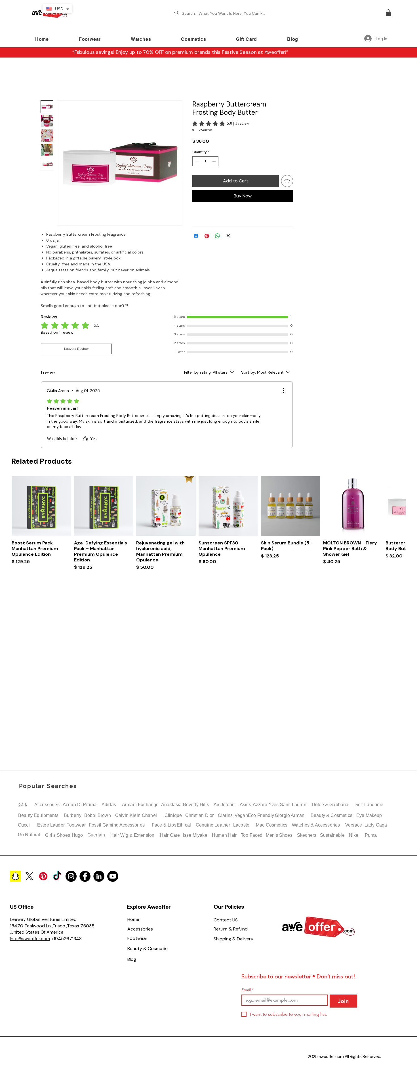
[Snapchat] (15, 876)
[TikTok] (57, 876)
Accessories (47, 804)
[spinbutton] (205, 155)
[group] (208, 398)
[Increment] (214, 155)
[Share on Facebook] (196, 230)
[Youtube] (112, 876)
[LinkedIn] (98, 876)
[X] (29, 876)
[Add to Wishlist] (287, 175)
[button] (388, 12)
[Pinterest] (43, 876)
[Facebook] (84, 876)
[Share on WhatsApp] (217, 230)
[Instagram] (71, 876)
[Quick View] (41, 373)
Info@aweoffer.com (30, 939)
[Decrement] (196, 155)
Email (247, 989)
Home (46, 80)
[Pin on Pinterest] (206, 230)
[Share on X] (228, 230)
